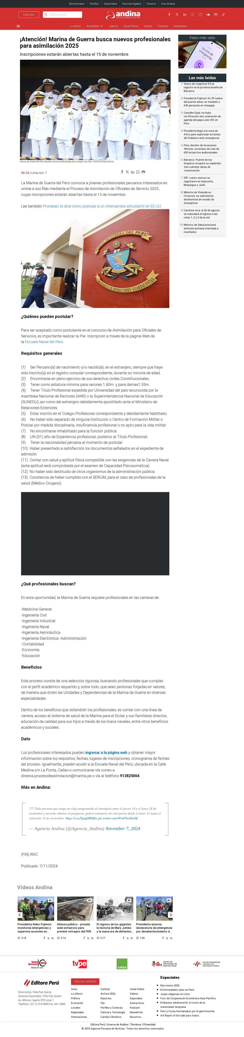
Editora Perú (98, 1024)
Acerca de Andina (117, 1024)
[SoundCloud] (208, 14)
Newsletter (180, 26)
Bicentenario (76, 3)
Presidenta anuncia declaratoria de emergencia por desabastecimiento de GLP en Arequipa (154, 930)
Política (75, 998)
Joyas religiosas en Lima (175, 994)
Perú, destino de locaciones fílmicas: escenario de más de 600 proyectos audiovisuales (201, 149)
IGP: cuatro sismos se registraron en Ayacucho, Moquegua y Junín (198, 181)
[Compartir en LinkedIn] (52, 937)
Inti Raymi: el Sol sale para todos (179, 1015)
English (28, 14)
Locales (75, 1007)
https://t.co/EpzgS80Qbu (81, 818)
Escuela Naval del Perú (44, 342)
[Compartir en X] (49, 937)
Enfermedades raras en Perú (177, 989)
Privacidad (149, 1024)
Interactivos (137, 1003)
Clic (103, 1003)
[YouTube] (192, 14)
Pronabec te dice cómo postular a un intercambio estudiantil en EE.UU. (102, 206)
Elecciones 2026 (170, 985)
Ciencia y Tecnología (113, 1012)
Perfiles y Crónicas (112, 1007)
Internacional (78, 1017)
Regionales (77, 1012)
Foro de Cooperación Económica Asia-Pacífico (188, 998)
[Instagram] (200, 14)
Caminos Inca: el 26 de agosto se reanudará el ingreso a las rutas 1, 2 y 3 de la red (202, 214)
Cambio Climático (111, 1017)
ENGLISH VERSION (85, 981)
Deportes (106, 998)
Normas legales (131, 3)
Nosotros (135, 1017)
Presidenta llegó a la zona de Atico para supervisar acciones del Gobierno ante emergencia (202, 134)
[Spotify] (215, 14)
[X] (177, 14)
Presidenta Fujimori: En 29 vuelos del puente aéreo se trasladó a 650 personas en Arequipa (203, 102)
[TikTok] (223, 14)
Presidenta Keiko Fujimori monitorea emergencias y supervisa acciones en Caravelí (34, 930)
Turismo (151, 3)
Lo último (75, 26)
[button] (19, 915)
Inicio (74, 989)
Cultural (105, 989)
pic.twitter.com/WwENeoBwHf (117, 818)
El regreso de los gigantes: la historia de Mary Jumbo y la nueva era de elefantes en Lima (114, 930)
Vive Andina (168, 3)
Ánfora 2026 (108, 993)
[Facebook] (169, 14)
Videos (148, 26)
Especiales (110, 3)
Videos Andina (35, 887)
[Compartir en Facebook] (45, 937)
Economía (77, 1003)
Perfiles (94, 3)
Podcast (163, 26)
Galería (113, 26)
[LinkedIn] (184, 14)
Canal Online (130, 26)
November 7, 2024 (123, 828)
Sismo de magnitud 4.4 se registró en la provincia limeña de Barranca (203, 87)
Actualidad (95, 26)
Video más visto (202, 38)
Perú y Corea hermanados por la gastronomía (187, 1011)
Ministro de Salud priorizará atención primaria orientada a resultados (201, 228)
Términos (135, 1024)
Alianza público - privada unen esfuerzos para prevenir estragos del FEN (74, 928)
